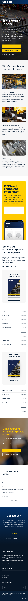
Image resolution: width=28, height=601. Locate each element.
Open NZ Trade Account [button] (11, 450)
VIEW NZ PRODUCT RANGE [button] (14, 212)
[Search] (14, 587)
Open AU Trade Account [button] (11, 454)
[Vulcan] (7, 2)
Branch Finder (6, 575)
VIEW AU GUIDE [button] (14, 299)
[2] (12, 500)
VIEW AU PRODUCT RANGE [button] (14, 208)
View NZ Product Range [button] (11, 50)
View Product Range (7, 582)
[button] (25, 2)
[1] (11, 500)
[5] (16, 500)
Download (23, 311)
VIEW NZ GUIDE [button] (14, 380)
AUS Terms (5, 594)
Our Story (5, 573)
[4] (15, 500)
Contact (5, 580)
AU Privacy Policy (21, 593)
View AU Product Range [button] (11, 46)
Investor (5, 577)
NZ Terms (19, 594)
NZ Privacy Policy (12, 594)
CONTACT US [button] (14, 533)
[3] (14, 500)
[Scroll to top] (25, 598)
